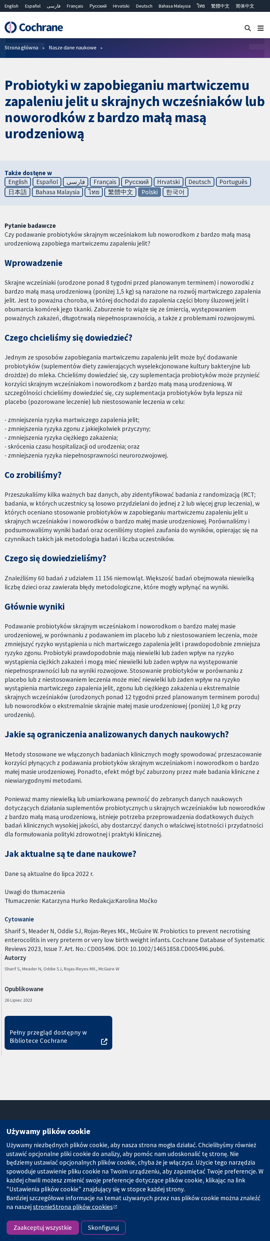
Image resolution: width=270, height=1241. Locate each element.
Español (32, 6)
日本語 (17, 192)
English (11, 6)
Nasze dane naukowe (72, 47)
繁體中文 (220, 6)
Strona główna (21, 47)
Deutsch (144, 6)
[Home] (34, 27)
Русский (98, 6)
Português (233, 182)
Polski (150, 192)
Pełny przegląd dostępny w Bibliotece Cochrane (48, 1036)
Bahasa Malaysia (175, 6)
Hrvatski (121, 6)
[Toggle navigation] (260, 28)
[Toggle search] (248, 28)
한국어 (175, 192)
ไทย (201, 6)
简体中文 (245, 6)
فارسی (54, 6)
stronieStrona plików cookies (73, 1207)
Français (75, 6)
